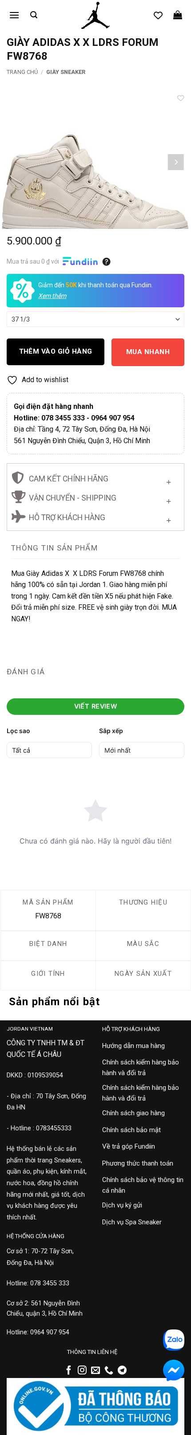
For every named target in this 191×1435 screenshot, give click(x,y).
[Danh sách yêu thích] (158, 15)
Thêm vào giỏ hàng (55, 351)
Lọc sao (18, 730)
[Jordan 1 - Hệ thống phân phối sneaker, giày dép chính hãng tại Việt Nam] (95, 15)
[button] (14, 14)
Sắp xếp (111, 730)
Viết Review (95, 706)
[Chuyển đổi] (168, 479)
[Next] (176, 162)
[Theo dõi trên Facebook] (68, 1371)
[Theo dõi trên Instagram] (82, 1371)
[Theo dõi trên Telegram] (122, 1371)
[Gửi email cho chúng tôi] (95, 1371)
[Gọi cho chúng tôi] (108, 1371)
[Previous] (15, 162)
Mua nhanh (148, 352)
